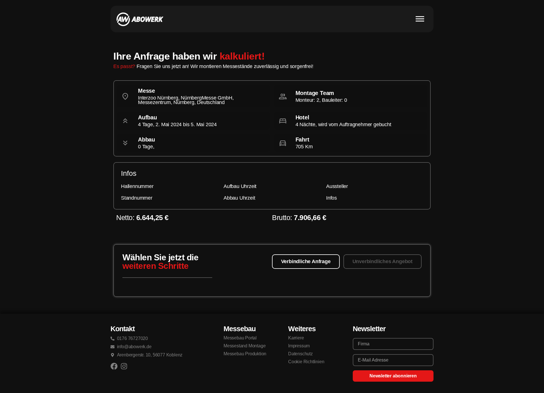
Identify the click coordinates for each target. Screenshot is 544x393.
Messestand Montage (244, 345)
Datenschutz (300, 353)
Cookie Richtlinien (306, 361)
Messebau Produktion (245, 353)
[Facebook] (114, 366)
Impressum (299, 345)
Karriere (296, 337)
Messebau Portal (240, 337)
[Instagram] (124, 366)
